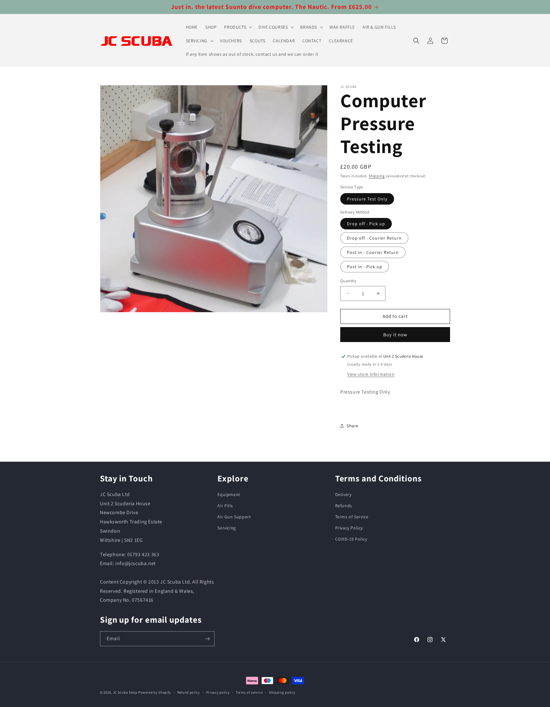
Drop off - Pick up (366, 224)
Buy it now (395, 335)
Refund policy (188, 692)
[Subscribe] (207, 638)
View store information (370, 374)
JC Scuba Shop (125, 692)
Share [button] (352, 426)
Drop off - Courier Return (374, 238)
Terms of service (249, 692)
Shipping (377, 175)
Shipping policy (282, 692)
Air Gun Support (234, 517)
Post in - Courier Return (373, 252)
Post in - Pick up (364, 267)
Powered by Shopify (154, 692)
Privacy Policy (349, 528)
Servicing (226, 528)
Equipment (228, 494)
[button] (237, 27)
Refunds (343, 505)
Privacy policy (218, 692)
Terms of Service (352, 517)
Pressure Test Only (367, 199)
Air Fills (225, 505)
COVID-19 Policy (351, 539)
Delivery (343, 494)
